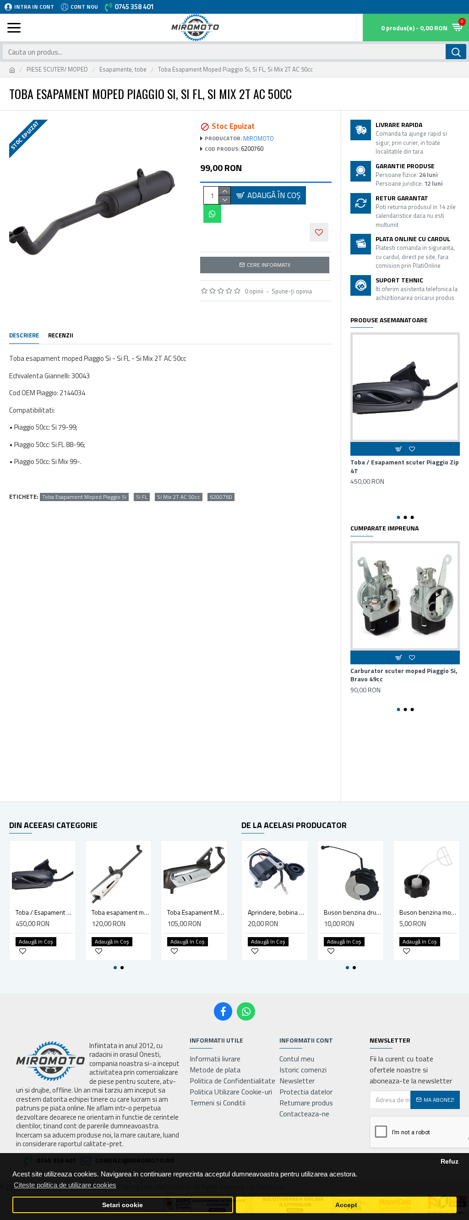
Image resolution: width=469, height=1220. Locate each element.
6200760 (221, 497)
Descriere (24, 335)
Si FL (141, 497)
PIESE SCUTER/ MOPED (57, 69)
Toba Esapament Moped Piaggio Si (84, 497)
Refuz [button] (449, 1161)
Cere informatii (268, 264)
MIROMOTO (258, 138)
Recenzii (60, 335)
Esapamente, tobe (123, 69)
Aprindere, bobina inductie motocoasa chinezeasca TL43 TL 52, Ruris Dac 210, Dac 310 (276, 912)
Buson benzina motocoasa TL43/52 (428, 912)
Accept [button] (346, 1205)
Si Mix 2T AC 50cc (178, 497)
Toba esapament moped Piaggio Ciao (120, 912)
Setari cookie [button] (122, 1205)
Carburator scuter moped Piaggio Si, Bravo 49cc (404, 675)
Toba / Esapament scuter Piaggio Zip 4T (404, 466)
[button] (398, 517)
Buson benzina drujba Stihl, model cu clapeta (353, 912)
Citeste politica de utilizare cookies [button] (65, 1185)
